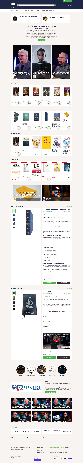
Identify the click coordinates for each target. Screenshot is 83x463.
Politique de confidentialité (40, 452)
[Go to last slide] (11, 62)
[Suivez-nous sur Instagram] (36, 458)
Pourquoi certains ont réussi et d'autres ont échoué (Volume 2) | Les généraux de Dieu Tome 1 (56, 126)
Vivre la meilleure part (25, 124)
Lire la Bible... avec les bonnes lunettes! (25, 99)
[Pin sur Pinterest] (66, 211)
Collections (37, 10)
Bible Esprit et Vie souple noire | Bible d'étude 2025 (15, 126)
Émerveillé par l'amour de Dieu (56, 175)
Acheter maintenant (64, 282)
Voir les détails (69, 206)
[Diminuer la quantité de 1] (47, 279)
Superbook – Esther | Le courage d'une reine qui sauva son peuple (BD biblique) (66, 100)
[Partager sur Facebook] (64, 211)
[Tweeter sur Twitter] (68, 211)
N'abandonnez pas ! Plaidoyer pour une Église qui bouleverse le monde (16, 100)
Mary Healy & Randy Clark (66, 150)
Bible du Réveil (34, 125)
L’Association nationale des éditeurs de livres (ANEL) (56, 447)
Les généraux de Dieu (31, 10)
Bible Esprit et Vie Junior (47, 431)
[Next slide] (72, 62)
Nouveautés (16, 10)
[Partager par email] (69, 211)
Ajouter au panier (49, 282)
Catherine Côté (24, 123)
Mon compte (60, 5)
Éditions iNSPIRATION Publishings (15, 124)
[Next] (72, 95)
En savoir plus (41, 40)
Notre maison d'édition (40, 447)
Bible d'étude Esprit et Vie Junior (66, 121)
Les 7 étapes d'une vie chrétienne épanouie (55, 151)
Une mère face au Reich (35, 175)
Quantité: (44, 279)
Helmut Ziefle (34, 174)
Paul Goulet (54, 149)
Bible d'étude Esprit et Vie (23, 10)
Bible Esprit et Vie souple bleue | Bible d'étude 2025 (46, 125)
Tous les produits (51, 10)
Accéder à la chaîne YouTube (50, 392)
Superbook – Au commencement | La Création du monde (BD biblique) (56, 100)
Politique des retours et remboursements (40, 451)
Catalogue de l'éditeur (45, 10)
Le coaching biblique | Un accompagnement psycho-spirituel (46, 152)
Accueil (12, 10)
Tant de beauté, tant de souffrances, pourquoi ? (66, 175)
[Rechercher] (55, 5)
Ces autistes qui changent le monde (16, 178)
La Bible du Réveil (36, 431)
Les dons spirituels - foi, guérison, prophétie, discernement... (66, 152)
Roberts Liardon (54, 123)
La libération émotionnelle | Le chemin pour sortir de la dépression (36, 152)
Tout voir (70, 83)
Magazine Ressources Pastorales (56, 431)
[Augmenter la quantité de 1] (52, 279)
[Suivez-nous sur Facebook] (34, 458)
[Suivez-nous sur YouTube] (38, 458)
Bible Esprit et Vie (26, 431)
